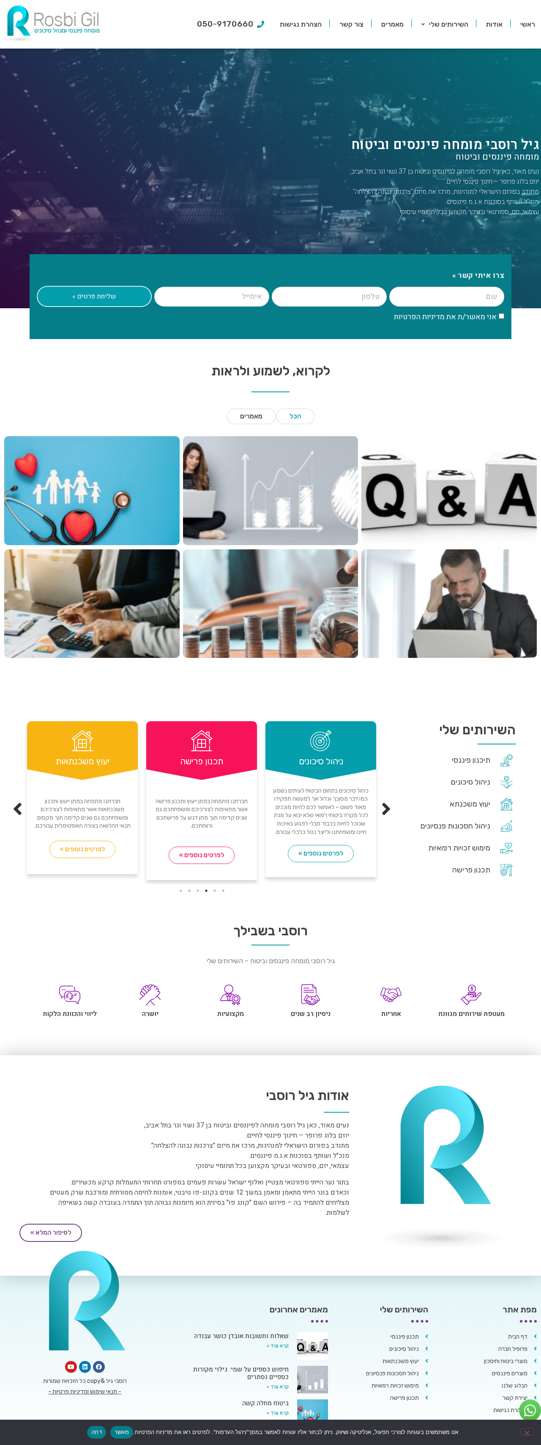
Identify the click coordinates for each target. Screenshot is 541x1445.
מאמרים (392, 24)
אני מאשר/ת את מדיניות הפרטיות (445, 317)
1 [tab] (223, 890)
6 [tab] (181, 890)
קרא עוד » (278, 1346)
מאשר (122, 1432)
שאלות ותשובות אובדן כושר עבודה (241, 1336)
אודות (494, 24)
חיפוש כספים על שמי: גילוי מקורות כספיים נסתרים (241, 1373)
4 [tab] (198, 890)
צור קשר (351, 24)
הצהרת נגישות (301, 24)
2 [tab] (214, 890)
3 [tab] (206, 890)
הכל (295, 416)
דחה (96, 1432)
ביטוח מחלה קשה (265, 1403)
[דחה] (527, 1432)
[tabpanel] (82, 799)
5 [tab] (189, 890)
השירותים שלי (448, 24)
